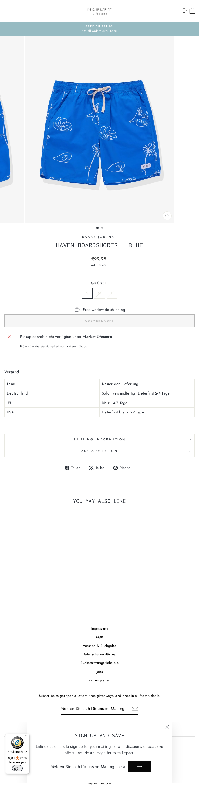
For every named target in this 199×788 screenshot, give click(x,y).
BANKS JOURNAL (99, 236)
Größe (99, 283)
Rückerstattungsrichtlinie (99, 662)
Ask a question (99, 450)
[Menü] (26, 737)
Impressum (99, 628)
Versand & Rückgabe (99, 645)
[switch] (17, 768)
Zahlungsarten (100, 680)
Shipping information (99, 439)
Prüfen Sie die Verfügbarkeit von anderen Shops (53, 346)
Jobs (99, 671)
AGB (99, 637)
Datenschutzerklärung (99, 654)
